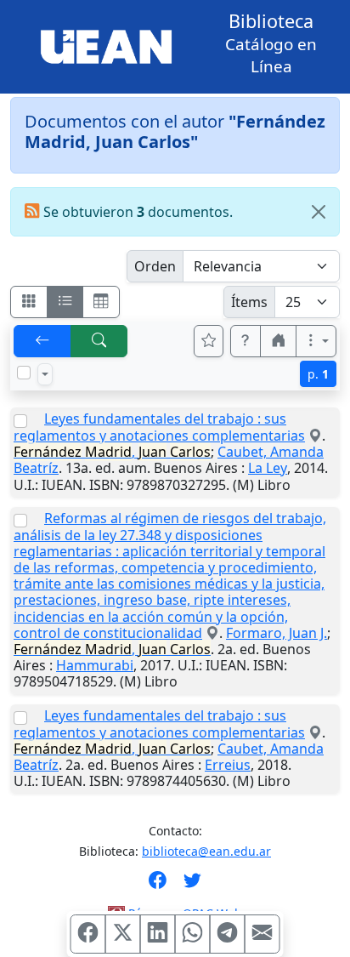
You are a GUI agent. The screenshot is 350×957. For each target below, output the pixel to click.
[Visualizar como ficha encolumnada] (65, 302)
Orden (155, 266)
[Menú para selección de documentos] (45, 374)
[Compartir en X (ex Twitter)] (123, 934)
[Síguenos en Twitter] (192, 885)
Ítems (249, 302)
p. (318, 374)
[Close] (318, 212)
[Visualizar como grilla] (101, 302)
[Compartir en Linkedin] (158, 934)
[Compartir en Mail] (262, 934)
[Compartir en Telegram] (228, 934)
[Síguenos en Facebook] (157, 885)
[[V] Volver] (42, 341)
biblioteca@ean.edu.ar (206, 851)
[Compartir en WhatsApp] (193, 934)
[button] (245, 341)
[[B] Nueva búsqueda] (99, 341)
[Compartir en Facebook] (88, 934)
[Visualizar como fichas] (29, 302)
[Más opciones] (316, 341)
